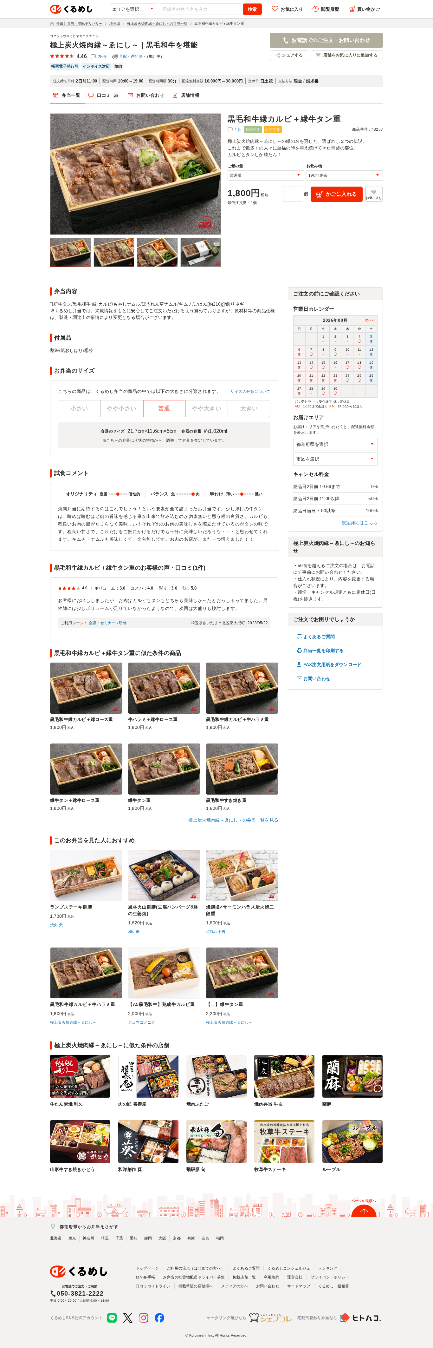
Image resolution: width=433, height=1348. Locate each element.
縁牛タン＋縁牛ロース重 (75, 800)
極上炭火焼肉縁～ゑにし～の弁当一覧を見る (233, 820)
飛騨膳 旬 (196, 1169)
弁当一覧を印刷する (323, 650)
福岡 (220, 1238)
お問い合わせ (150, 95)
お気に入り (292, 9)
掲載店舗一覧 (244, 1277)
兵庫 (191, 1238)
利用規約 (271, 1277)
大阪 (162, 1238)
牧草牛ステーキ (270, 1169)
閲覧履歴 (330, 9)
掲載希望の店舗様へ (195, 1286)
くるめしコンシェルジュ (289, 1268)
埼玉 (105, 1238)
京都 (176, 1238)
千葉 (119, 1238)
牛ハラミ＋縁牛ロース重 (153, 719)
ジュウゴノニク (141, 1022)
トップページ (147, 1268)
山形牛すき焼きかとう (72, 1169)
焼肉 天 (56, 925)
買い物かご (368, 9)
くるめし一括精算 (333, 1286)
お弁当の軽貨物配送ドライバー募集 (194, 1277)
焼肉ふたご (197, 1104)
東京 (72, 1238)
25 (102, 56)
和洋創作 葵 (130, 1169)
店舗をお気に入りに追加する (350, 55)
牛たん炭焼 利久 (66, 1104)
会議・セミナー (102, 623)
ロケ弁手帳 (145, 1277)
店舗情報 (190, 95)
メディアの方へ (234, 1286)
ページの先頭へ (363, 1201)
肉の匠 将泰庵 (132, 1104)
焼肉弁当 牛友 (268, 1104)
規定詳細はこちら (360, 522)
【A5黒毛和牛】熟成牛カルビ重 (161, 1004)
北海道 (56, 1238)
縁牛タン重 (139, 800)
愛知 (133, 1238)
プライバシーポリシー (330, 1277)
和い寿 (134, 931)
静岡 (148, 1238)
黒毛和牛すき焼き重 (226, 800)
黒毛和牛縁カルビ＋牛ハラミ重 (237, 719)
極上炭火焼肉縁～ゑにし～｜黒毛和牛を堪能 (124, 45)
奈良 (205, 1238)
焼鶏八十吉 (215, 931)
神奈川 (88, 1238)
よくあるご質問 (319, 636)
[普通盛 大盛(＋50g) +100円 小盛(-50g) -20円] (266, 175)
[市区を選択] (335, 459)
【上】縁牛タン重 (224, 1004)
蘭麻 (326, 1104)
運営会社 (295, 1277)
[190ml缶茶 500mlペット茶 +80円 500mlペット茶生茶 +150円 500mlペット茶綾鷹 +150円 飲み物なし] (345, 175)
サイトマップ (298, 1286)
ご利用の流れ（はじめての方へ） (196, 1268)
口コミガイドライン (153, 1286)
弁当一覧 (71, 95)
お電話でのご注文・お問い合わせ (331, 40)
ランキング (327, 1268)
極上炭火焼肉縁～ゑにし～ (73, 1022)
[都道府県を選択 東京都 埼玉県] (335, 444)
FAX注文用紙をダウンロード (332, 664)
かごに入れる (341, 194)
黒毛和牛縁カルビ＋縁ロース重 (81, 719)
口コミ (108, 95)
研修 (122, 623)
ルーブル (331, 1169)
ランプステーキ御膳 (71, 906)
